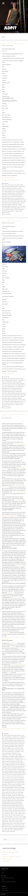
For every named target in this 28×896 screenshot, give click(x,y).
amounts (5, 185)
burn (22, 746)
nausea (6, 792)
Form (16, 764)
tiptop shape (9, 823)
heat (3, 774)
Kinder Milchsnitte (7, 859)
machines (9, 784)
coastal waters (11, 751)
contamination (14, 753)
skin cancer (13, 815)
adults (3, 737)
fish (7, 194)
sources (3, 209)
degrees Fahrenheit (6, 758)
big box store (17, 745)
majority (13, 784)
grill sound (21, 767)
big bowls (12, 745)
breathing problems (11, 746)
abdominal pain (16, 735)
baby (11, 185)
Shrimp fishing (13, 207)
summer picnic (5, 820)
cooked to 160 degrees (21, 565)
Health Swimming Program (20, 772)
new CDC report (12, 792)
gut (12, 771)
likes (15, 782)
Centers (21, 748)
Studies (7, 209)
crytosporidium (5, 756)
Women (8, 212)
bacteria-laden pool (6, 743)
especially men (14, 761)
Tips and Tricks (6, 376)
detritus (12, 758)
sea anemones (7, 813)
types (12, 211)
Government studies (6, 196)
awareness (16, 741)
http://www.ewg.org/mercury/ (8, 177)
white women (10, 829)
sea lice (12, 813)
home (5, 774)
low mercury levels (9, 201)
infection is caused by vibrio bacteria (9, 515)
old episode (8, 794)
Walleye (17, 211)
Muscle (18, 790)
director (21, 758)
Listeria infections (11, 592)
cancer (12, 748)
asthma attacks (10, 741)
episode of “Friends (13, 643)
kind (23, 780)
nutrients (22, 203)
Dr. (14, 759)
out (6, 795)
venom (22, 825)
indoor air (4, 779)
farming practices (11, 193)
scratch (23, 811)
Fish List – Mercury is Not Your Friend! (12, 221)
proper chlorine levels (16, 807)
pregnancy (4, 206)
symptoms (4, 823)
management (18, 784)
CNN (6, 751)
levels (21, 199)
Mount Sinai (14, 790)
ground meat (8, 771)
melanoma (4, 787)
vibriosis (10, 826)
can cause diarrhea (19, 500)
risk (18, 206)
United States (11, 825)
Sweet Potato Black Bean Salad (10, 852)
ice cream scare (8, 777)
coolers (9, 754)
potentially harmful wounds (7, 803)
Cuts (10, 756)
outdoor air (14, 795)
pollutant (10, 204)
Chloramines (12, 750)
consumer (15, 188)
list (23, 199)
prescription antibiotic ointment (16, 805)
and (8, 185)
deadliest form (22, 756)
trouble (14, 823)
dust (21, 759)
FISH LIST (10, 194)
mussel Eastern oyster (15, 203)
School (15, 811)
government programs (17, 194)
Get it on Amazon (5, 890)
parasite (3, 797)
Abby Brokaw (10, 735)
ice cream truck (15, 777)
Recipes (2, 872)
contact (22, 751)
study (6, 818)
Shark (9, 207)
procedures (9, 807)
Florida (11, 763)
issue (3, 780)
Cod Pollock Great (9, 188)
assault (15, 740)
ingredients (21, 779)
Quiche (4, 854)
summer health (15, 818)
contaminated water (6, 753)
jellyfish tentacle (14, 780)
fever (8, 763)
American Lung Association (18, 738)
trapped (9, 672)
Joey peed (20, 780)
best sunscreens (20, 743)
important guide (18, 198)
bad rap (12, 743)
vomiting (20, 826)
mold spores (8, 790)
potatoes (20, 802)
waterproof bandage (17, 828)
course (13, 754)
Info (23, 198)
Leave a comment (7, 214)
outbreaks (9, 795)
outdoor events (20, 795)
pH (16, 798)
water (6, 828)
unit (6, 825)
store (3, 818)
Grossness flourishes (12, 769)
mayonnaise (6, 785)
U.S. (14, 211)
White (21, 211)
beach (15, 743)
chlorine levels (18, 750)
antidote (11, 740)
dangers (16, 756)
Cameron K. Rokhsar (6, 748)
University (16, 825)
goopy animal (12, 646)
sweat (10, 821)
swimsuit (20, 821)
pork (8, 802)
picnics (3, 800)
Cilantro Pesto (6, 861)
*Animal (5, 735)
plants (6, 204)
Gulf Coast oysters (18, 196)
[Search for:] (14, 839)
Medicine (20, 785)
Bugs (20, 746)
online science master (15, 794)
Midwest (4, 790)
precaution (20, 803)
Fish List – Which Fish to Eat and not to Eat (13, 43)
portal (10, 802)
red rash (6, 810)
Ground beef (19, 769)
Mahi (19, 201)
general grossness (22, 766)
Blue (18, 185)
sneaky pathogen (9, 816)
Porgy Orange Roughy (16, 204)
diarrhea (16, 758)
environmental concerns (9, 191)
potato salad (15, 802)
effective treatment (6, 761)
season (16, 813)
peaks (6, 798)
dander (12, 756)
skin (9, 815)
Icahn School (19, 776)
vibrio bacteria (5, 826)
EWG (6, 193)
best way (4, 745)
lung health (4, 784)
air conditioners (15, 737)
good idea (4, 767)
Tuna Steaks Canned (6, 211)
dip (19, 758)
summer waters (12, 820)
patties (3, 798)
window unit (16, 829)
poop (18, 800)
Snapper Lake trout (21, 207)
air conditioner (8, 737)
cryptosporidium (18, 754)
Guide (12, 196)
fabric (18, 761)
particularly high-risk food (11, 797)
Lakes (8, 199)
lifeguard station (10, 782)
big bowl (8, 745)
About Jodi (3, 870)
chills (8, 750)
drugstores (18, 759)
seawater (20, 813)
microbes (11, 789)
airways (6, 738)
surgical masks (5, 821)
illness (23, 777)
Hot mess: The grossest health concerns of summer (13, 415)
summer (9, 818)
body (5, 746)
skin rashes (18, 815)
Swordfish (11, 209)
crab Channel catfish (11, 190)
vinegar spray (15, 826)
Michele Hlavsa (17, 787)
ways (3, 829)
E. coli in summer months (19, 443)
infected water (15, 779)
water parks (10, 828)
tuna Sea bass (21, 209)
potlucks (15, 803)
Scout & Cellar (4, 888)
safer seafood (22, 206)
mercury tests (7, 203)
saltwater (12, 811)
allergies (10, 738)
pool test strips (14, 800)
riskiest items (6, 811)
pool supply (7, 800)
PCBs (3, 204)
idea (20, 777)
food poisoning (18, 763)
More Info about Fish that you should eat (10, 180)
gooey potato (10, 767)
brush (17, 746)
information (4, 199)
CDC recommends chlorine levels (19, 492)
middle (23, 789)
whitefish (4, 212)
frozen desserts (14, 766)
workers (3, 831)
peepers (10, 798)
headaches (15, 771)
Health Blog (5, 183)
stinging (24, 816)
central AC (4, 750)
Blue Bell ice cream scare (17, 597)
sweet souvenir (15, 821)
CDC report (16, 748)
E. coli (24, 759)
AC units (22, 735)
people (13, 798)
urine (20, 825)
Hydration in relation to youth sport (12, 856)
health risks (11, 772)
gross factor (4, 769)
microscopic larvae (17, 789)
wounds (7, 831)
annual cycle (6, 740)
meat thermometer (13, 785)
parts (18, 797)
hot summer (13, 776)
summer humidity (22, 818)
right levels (23, 810)
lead (3, 782)
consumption (17, 751)
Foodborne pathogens (10, 764)
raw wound (15, 808)
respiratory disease (16, 810)
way (23, 828)
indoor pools (9, 779)
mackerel (15, 201)
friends (8, 766)
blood (16, 185)
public (16, 206)
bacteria (23, 741)
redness (10, 810)
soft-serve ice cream (17, 816)
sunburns (22, 820)
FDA (16, 193)
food (14, 763)
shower (6, 815)
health (20, 771)
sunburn (17, 820)
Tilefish (15, 209)
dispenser (11, 759)
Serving (5, 207)
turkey (17, 823)
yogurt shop (12, 831)
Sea (3, 207)
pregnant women (10, 206)
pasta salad (22, 797)
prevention (4, 807)
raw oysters (9, 808)
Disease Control (5, 759)
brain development (14, 186)
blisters (22, 745)
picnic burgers (20, 798)
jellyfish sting (7, 780)
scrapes (19, 811)
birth (13, 185)
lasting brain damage (14, 199)
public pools (4, 808)
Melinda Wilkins (10, 787)
